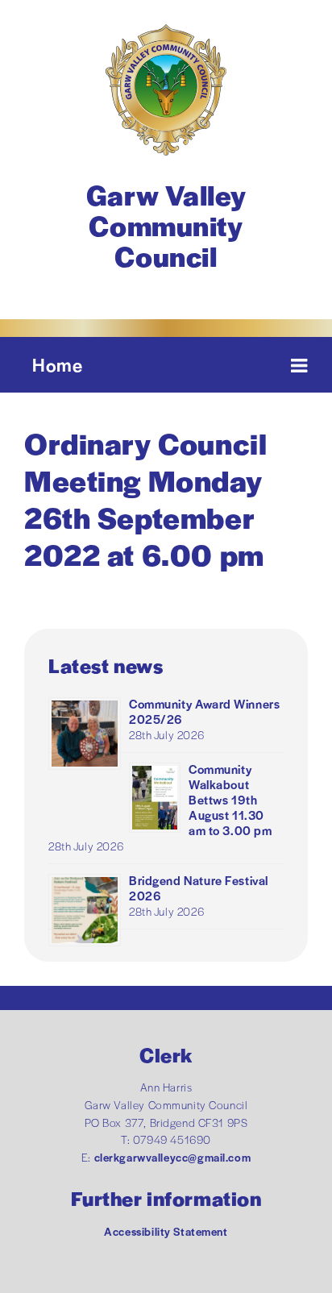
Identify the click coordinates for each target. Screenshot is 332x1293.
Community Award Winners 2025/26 (204, 711)
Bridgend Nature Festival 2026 (198, 887)
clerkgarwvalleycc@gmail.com (172, 1157)
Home (57, 364)
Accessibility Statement (165, 1231)
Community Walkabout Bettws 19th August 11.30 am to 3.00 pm (230, 799)
